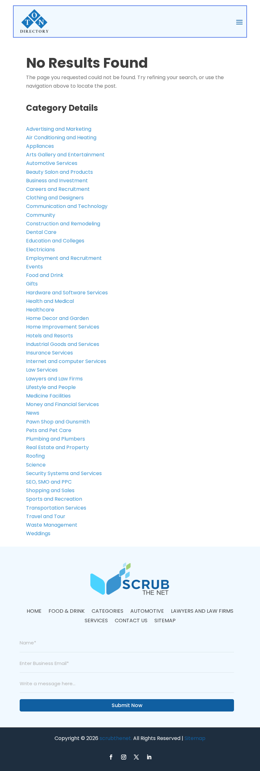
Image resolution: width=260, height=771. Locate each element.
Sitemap (165, 621)
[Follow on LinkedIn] (149, 757)
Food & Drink (67, 612)
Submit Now (127, 705)
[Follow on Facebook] (111, 757)
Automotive (147, 612)
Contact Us (131, 621)
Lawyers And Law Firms (202, 612)
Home (34, 612)
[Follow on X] (136, 757)
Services (96, 621)
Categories (107, 612)
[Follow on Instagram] (124, 757)
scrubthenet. (116, 738)
